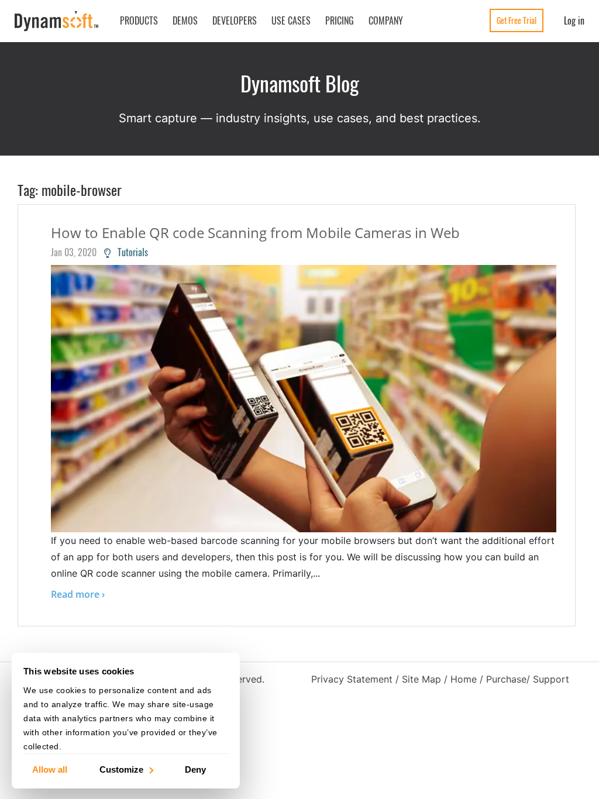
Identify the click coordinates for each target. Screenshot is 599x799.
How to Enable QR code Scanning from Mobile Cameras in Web (255, 232)
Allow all (49, 769)
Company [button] (386, 20)
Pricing (339, 20)
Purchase (506, 679)
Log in (574, 20)
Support (551, 679)
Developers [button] (234, 20)
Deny (195, 769)
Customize (121, 769)
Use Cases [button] (291, 20)
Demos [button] (185, 20)
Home (463, 679)
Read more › (78, 594)
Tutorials (129, 252)
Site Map (421, 679)
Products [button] (139, 20)
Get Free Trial (516, 20)
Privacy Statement (352, 679)
